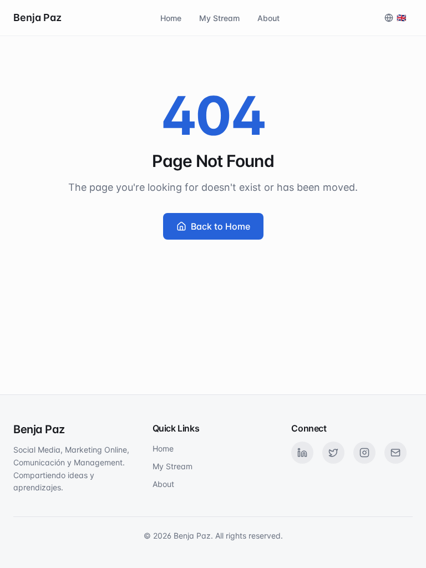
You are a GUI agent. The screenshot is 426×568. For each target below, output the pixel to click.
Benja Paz (37, 17)
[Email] (395, 453)
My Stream (219, 18)
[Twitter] (333, 453)
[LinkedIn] (302, 453)
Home (170, 18)
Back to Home (220, 226)
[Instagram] (364, 453)
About (268, 18)
